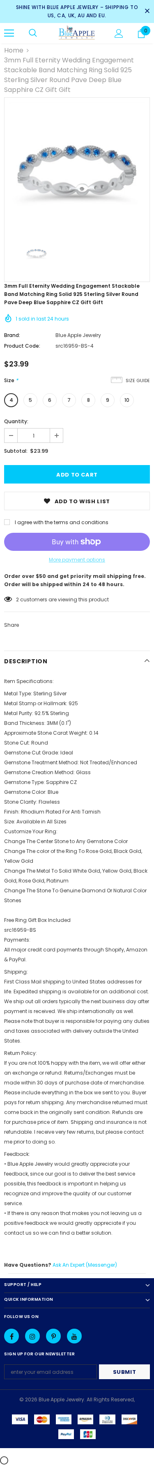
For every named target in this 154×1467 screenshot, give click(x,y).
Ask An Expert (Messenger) (85, 1264)
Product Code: (22, 345)
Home (13, 50)
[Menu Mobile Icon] (9, 33)
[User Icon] (119, 33)
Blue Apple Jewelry (78, 335)
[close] (147, 11)
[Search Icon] (33, 33)
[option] (77, 170)
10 (126, 400)
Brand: (12, 335)
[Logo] (77, 32)
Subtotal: (16, 450)
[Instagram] (32, 1336)
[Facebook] (11, 1336)
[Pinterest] (53, 1336)
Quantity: (16, 421)
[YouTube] (74, 1336)
